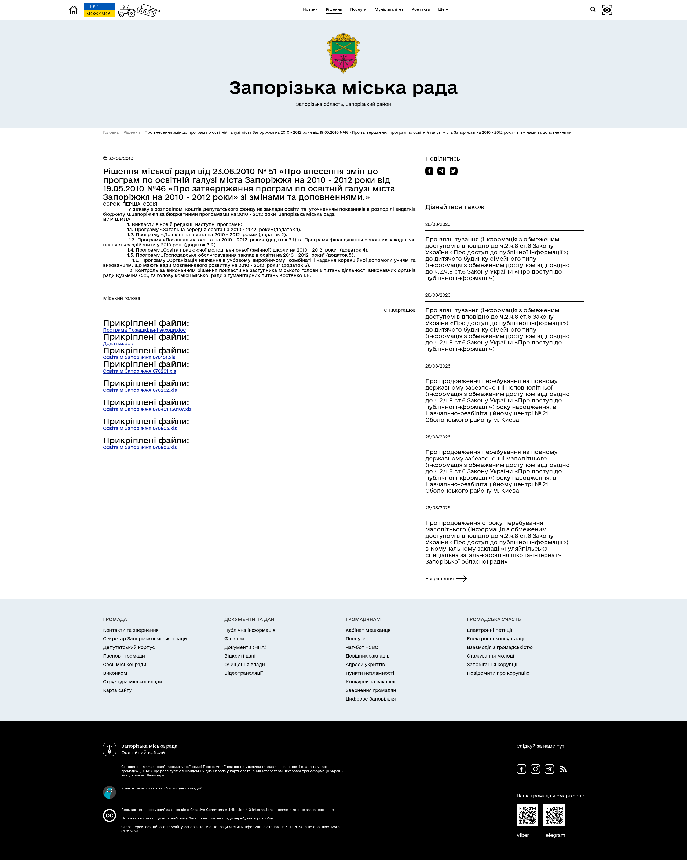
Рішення (131, 132)
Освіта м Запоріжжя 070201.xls (139, 370)
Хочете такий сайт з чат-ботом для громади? (161, 788)
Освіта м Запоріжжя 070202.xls (140, 390)
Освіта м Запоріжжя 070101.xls (139, 357)
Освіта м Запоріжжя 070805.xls (140, 428)
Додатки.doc (118, 343)
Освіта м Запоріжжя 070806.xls (140, 447)
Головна (111, 132)
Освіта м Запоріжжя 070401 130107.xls (147, 409)
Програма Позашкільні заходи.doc (144, 329)
